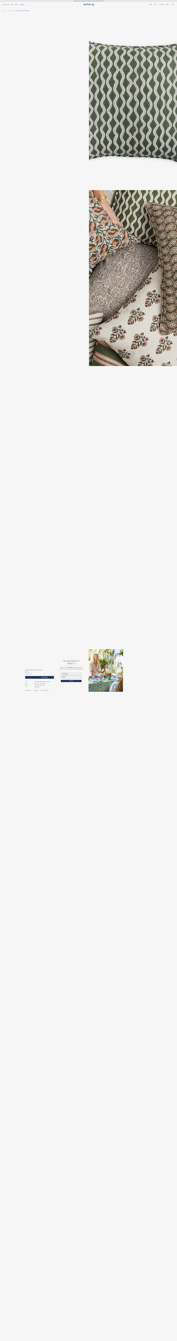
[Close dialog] (122, 651)
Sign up (71, 681)
